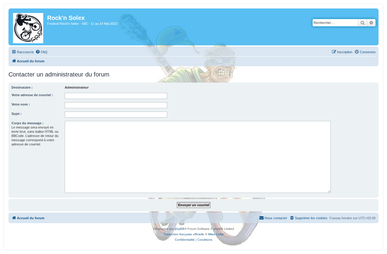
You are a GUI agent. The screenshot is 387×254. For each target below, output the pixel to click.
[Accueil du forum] (28, 27)
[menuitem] (41, 52)
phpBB (179, 228)
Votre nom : (20, 104)
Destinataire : (22, 87)
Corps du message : (27, 123)
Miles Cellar (216, 234)
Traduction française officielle (184, 234)
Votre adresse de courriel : (32, 95)
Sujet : (16, 114)
